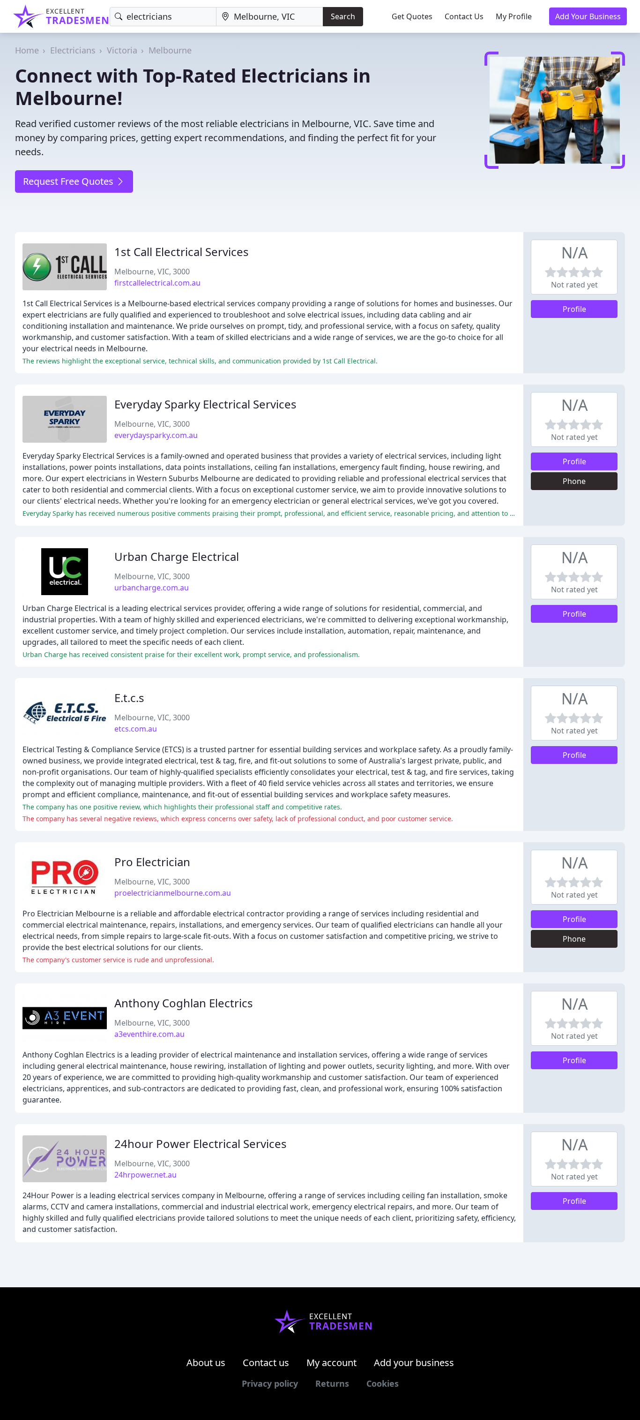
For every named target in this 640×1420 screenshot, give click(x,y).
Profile (574, 309)
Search (343, 16)
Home (27, 50)
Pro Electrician (152, 861)
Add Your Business (588, 16)
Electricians (73, 50)
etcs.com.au (135, 729)
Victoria (122, 50)
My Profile (514, 16)
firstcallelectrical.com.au (157, 283)
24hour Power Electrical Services (200, 1143)
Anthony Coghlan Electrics (183, 1003)
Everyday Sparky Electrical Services (205, 404)
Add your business (414, 1362)
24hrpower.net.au (145, 1175)
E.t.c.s (129, 697)
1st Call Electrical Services (181, 251)
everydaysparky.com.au (156, 435)
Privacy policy (270, 1383)
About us (205, 1362)
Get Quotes (412, 16)
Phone (574, 481)
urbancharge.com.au (151, 587)
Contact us (266, 1362)
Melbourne (170, 50)
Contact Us (464, 16)
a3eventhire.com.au (149, 1034)
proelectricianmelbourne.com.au (172, 893)
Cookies (382, 1383)
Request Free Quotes (69, 181)
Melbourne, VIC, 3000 (152, 271)
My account (331, 1362)
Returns (332, 1383)
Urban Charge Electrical (176, 556)
